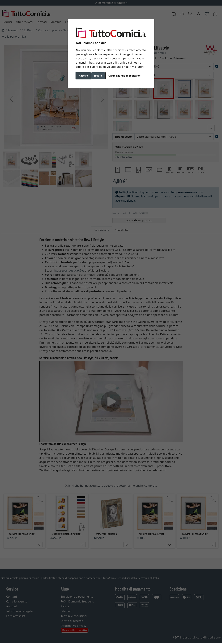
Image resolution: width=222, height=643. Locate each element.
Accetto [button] (83, 75)
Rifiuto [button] (98, 75)
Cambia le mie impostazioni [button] (124, 75)
